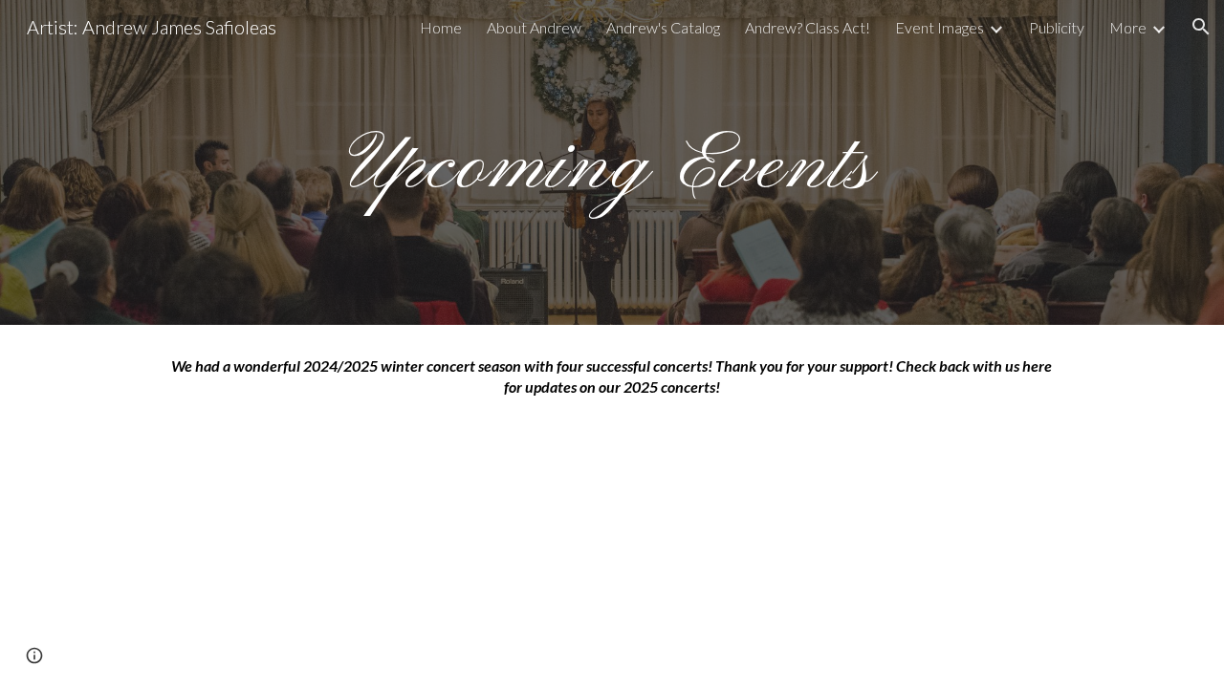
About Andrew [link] (534, 27)
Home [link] (441, 27)
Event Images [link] (939, 27)
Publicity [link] (1056, 27)
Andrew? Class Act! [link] (807, 27)
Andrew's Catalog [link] (663, 27)
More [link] (1128, 27)
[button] (1201, 27)
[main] (612, 162)
